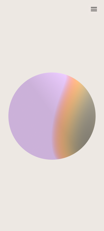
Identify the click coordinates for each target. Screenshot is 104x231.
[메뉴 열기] (94, 9)
